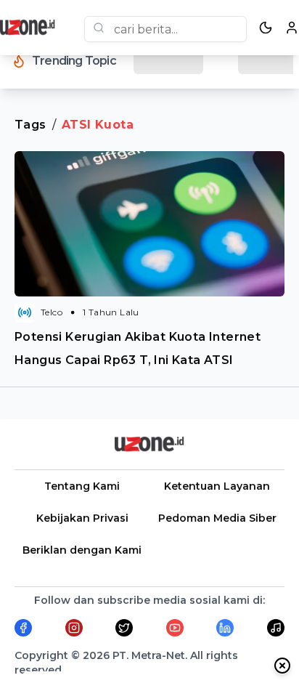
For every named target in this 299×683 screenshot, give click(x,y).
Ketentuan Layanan (217, 486)
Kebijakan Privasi (82, 518)
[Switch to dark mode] (265, 27)
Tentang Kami (82, 486)
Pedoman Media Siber (217, 518)
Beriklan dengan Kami (82, 550)
